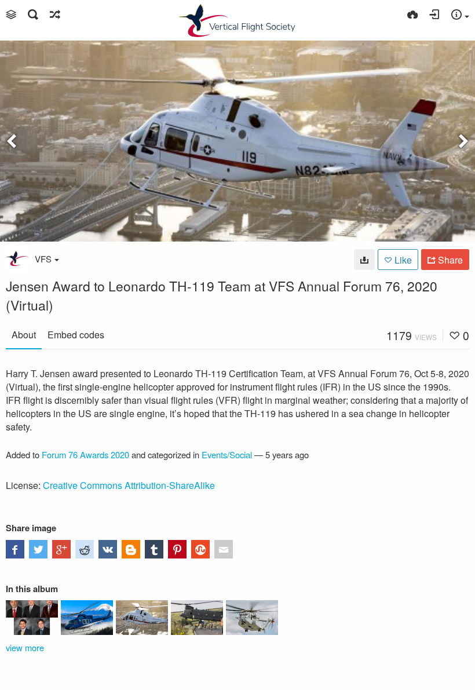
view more (25, 647)
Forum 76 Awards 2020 (85, 454)
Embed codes (76, 334)
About (24, 334)
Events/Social (227, 454)
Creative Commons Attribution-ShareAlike (129, 485)
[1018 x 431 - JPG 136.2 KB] (364, 259)
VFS (43, 259)
